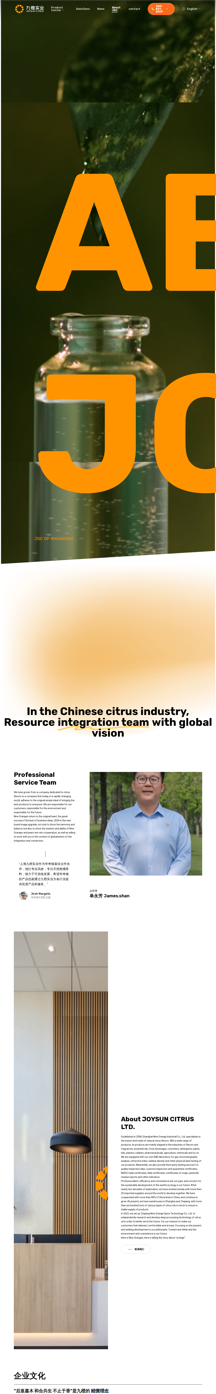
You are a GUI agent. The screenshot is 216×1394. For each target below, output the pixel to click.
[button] (136, 1249)
